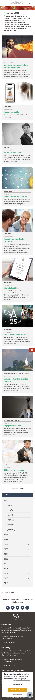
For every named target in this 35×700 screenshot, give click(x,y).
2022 (6, 549)
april (10, 515)
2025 (6, 535)
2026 (6, 501)
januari (11, 529)
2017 (6, 573)
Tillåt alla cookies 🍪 (17, 690)
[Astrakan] (17, 2)
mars (10, 520)
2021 (6, 554)
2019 (6, 564)
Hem (2, 592)
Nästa (22, 488)
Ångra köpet (24, 697)
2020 (6, 559)
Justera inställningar (17, 694)
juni (10, 505)
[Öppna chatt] (30, 695)
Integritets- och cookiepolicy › (22, 680)
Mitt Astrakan (11, 632)
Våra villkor (15, 697)
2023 (6, 544)
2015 (6, 583)
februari (11, 525)
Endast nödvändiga (17, 684)
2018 (6, 568)
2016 (6, 578)
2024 (6, 539)
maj (10, 510)
